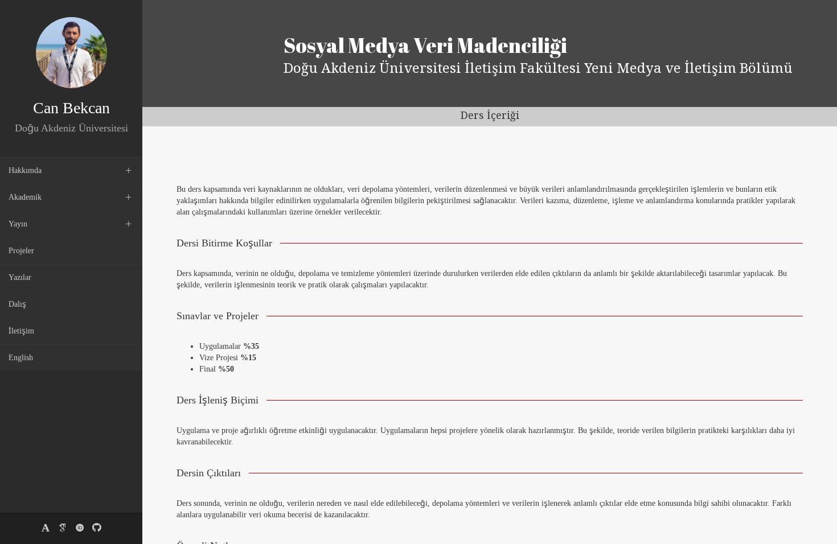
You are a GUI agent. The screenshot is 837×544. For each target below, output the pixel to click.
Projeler (21, 250)
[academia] (45, 528)
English (21, 357)
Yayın (18, 224)
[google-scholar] (62, 528)
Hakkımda (25, 170)
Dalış (17, 304)
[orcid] (79, 528)
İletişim (21, 331)
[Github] (96, 528)
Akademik (25, 197)
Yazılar (20, 277)
